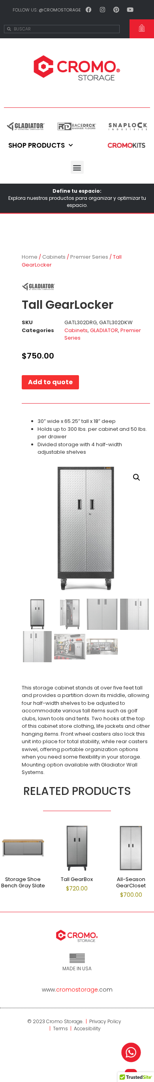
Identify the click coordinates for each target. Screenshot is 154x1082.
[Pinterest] (116, 9)
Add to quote (50, 382)
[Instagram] (103, 9)
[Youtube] (130, 9)
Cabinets (54, 257)
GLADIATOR (104, 330)
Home (30, 257)
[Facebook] (89, 9)
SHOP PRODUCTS (36, 145)
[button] (77, 167)
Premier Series (89, 257)
